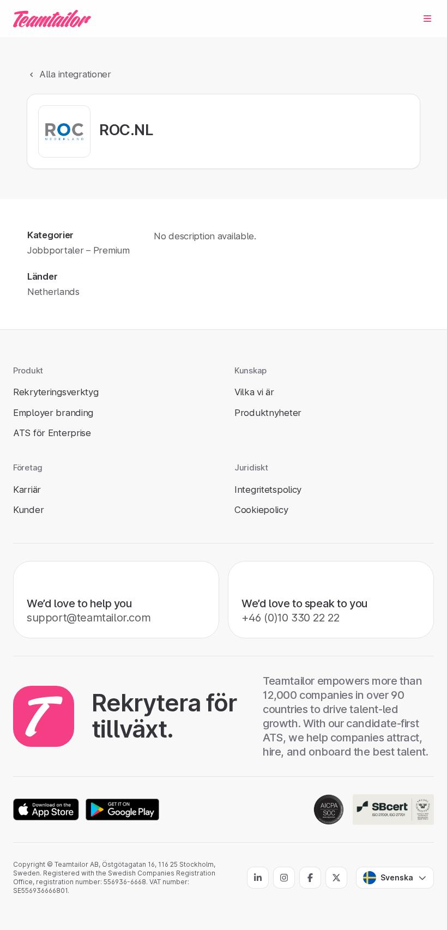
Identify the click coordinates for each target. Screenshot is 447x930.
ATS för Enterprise (52, 432)
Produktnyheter (267, 412)
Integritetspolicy (267, 489)
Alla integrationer (75, 74)
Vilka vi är (254, 392)
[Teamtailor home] (52, 18)
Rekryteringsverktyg (56, 392)
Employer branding (53, 412)
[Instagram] (284, 878)
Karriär (27, 489)
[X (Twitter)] (336, 878)
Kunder (28, 509)
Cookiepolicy (261, 509)
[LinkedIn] (258, 878)
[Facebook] (310, 878)
